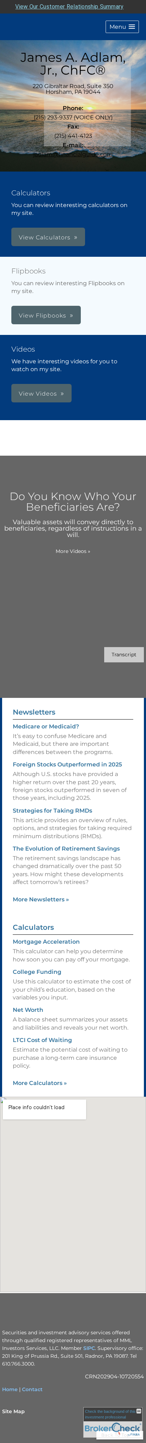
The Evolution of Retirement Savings (66, 848)
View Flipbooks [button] (42, 315)
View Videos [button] (38, 393)
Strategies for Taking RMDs (52, 810)
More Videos (73, 551)
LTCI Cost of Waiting (42, 1040)
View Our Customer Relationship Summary (69, 6)
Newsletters (34, 712)
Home (10, 1389)
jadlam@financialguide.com (73, 154)
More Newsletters (41, 899)
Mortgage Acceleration (46, 941)
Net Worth (28, 1010)
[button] (122, 27)
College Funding (37, 972)
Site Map (13, 1411)
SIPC (89, 1348)
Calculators (33, 927)
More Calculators (40, 1083)
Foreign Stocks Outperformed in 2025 (67, 764)
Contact (32, 1389)
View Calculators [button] (45, 237)
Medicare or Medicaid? (46, 726)
